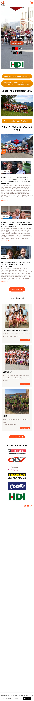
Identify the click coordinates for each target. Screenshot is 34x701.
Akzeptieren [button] (27, 698)
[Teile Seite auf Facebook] (27, 505)
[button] (13, 67)
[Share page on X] (31, 505)
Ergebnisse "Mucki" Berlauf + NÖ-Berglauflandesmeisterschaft (17, 83)
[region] (17, 38)
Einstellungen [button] (17, 698)
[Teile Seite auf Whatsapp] (24, 505)
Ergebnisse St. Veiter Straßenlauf (17, 121)
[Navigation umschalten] (32, 3)
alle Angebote (16, 437)
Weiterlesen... (5, 200)
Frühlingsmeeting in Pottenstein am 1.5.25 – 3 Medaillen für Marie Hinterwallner (15, 264)
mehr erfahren (24, 339)
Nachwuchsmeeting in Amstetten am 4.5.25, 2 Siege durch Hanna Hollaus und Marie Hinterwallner (16, 224)
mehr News (15, 289)
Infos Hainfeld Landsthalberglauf (17, 76)
